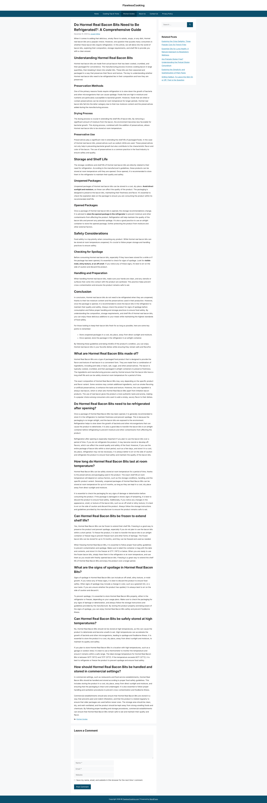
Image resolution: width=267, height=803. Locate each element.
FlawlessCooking (134, 5)
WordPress (154, 799)
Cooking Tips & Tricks (111, 14)
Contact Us (154, 14)
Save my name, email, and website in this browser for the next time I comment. (109, 780)
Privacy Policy (167, 14)
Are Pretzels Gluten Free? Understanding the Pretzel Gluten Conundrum (176, 62)
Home (96, 14)
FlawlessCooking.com (131, 799)
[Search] (190, 24)
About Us (142, 14)
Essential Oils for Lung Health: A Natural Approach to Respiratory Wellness (175, 52)
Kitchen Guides (129, 14)
